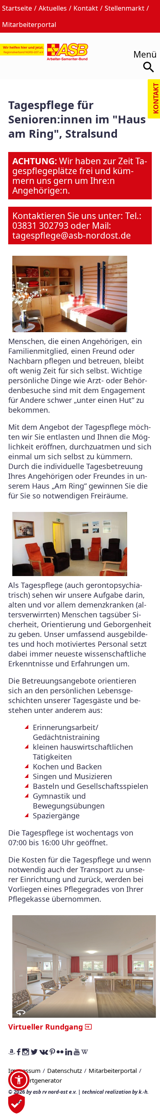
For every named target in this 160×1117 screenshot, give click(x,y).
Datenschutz (64, 1070)
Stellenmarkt (124, 8)
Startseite (17, 8)
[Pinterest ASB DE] (52, 1052)
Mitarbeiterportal (29, 24)
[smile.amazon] (11, 1052)
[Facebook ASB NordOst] (19, 1052)
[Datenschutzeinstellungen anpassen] (16, 1109)
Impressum (24, 1070)
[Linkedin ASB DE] (68, 1052)
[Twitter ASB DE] (34, 1052)
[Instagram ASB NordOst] (25, 1052)
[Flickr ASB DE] (60, 1052)
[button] (18, 1079)
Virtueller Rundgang (45, 1026)
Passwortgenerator (35, 1080)
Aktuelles (53, 8)
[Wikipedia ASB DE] (84, 1052)
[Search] (149, 68)
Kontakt (85, 8)
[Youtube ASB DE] (77, 1052)
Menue (142, 51)
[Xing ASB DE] (43, 1052)
